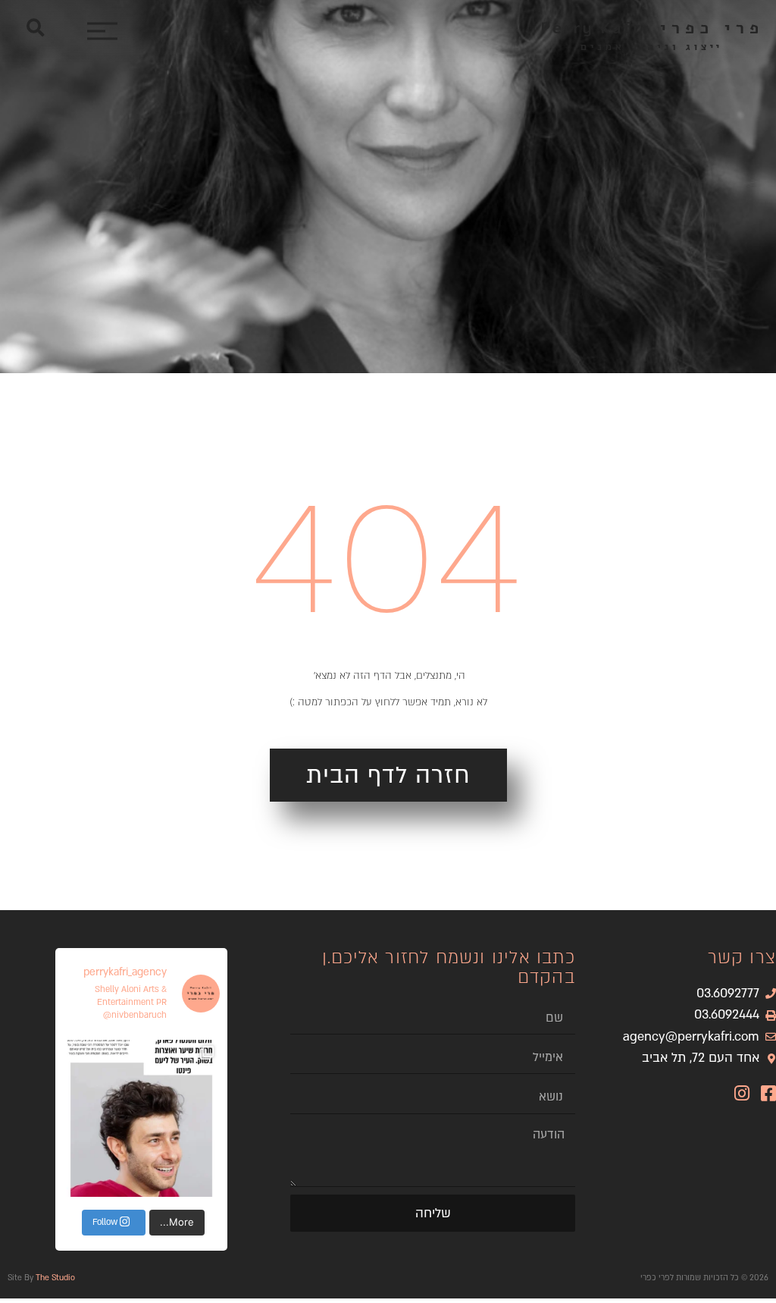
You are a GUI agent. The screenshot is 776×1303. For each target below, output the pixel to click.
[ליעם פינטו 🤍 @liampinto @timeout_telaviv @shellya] (141, 1118)
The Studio (55, 1278)
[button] (35, 27)
